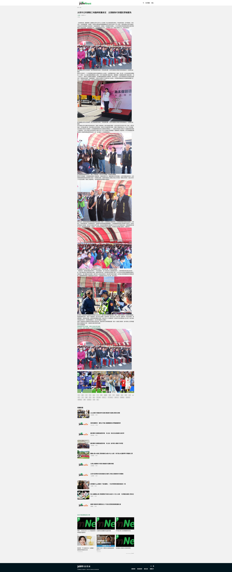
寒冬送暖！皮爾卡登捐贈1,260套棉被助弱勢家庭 (89, 328)
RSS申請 (147, 3)
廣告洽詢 (146, 569)
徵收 (122, 395)
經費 (110, 395)
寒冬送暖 (98, 397)
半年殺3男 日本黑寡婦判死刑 (123, 531)
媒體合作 (152, 569)
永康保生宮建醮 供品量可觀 (104, 531)
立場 (129, 395)
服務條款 (133, 569)
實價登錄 (80, 399)
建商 (94, 397)
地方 (79, 395)
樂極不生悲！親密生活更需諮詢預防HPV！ (105, 549)
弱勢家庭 (128, 397)
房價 (94, 399)
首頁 (78, 7)
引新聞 (79, 15)
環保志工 (104, 397)
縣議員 (117, 395)
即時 (80, 7)
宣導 (126, 395)
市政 (113, 395)
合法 (83, 397)
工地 (98, 395)
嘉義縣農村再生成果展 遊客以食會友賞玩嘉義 (88, 326)
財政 (90, 397)
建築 (101, 395)
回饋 (86, 397)
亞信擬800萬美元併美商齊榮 (123, 548)
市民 (90, 395)
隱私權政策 (139, 569)
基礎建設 (122, 397)
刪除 (83, 395)
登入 (153, 3)
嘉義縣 (105, 395)
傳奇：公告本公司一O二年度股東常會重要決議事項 (86, 531)
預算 (84, 399)
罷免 (98, 399)
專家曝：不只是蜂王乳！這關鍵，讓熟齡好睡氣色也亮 (86, 549)
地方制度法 (110, 397)
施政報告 (89, 399)
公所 (86, 395)
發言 (79, 397)
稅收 (94, 395)
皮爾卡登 (116, 397)
